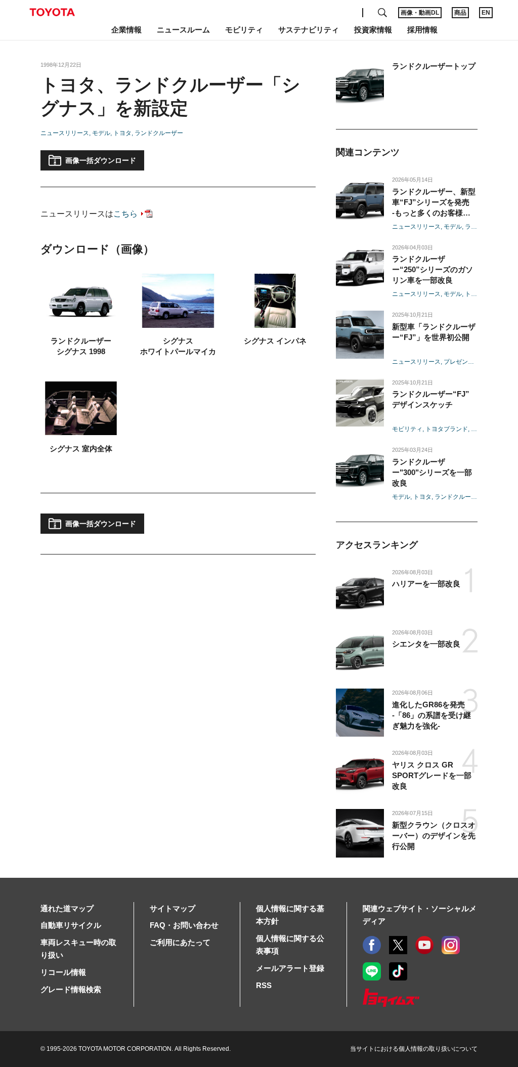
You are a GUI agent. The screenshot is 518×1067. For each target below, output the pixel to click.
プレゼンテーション (471, 361)
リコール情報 (63, 972)
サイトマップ (172, 908)
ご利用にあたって (180, 942)
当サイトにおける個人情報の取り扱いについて (414, 1048)
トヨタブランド (446, 429)
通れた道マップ (67, 908)
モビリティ (407, 429)
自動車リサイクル (70, 925)
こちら (125, 213)
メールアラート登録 (290, 968)
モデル (101, 133)
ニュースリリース (64, 133)
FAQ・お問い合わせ (184, 925)
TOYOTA (52, 12)
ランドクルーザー (159, 133)
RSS (264, 985)
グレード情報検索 (70, 989)
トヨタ (122, 133)
